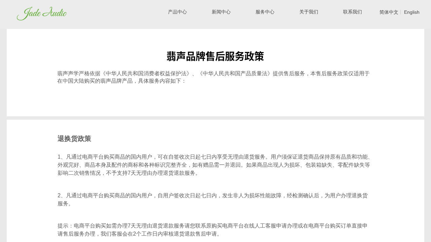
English (412, 12)
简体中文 (388, 12)
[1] (31, 11)
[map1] (51, 11)
